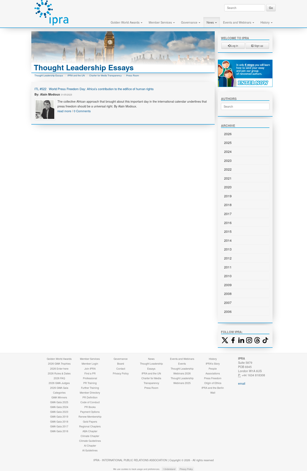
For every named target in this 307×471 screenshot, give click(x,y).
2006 (228, 311)
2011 (228, 267)
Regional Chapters (90, 426)
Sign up (258, 45)
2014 (228, 240)
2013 (228, 249)
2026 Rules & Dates (59, 373)
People (213, 368)
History (265, 22)
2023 (228, 160)
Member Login (90, 363)
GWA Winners (59, 397)
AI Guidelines (90, 450)
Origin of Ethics (212, 383)
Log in (234, 45)
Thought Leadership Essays (48, 75)
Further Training (90, 387)
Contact (120, 368)
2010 (228, 275)
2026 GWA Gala (59, 387)
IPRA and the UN (76, 75)
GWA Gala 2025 (59, 402)
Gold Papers (90, 421)
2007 (228, 302)
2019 (228, 196)
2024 (228, 151)
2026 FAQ (59, 378)
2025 (228, 142)
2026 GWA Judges (59, 383)
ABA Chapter (89, 431)
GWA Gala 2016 (59, 431)
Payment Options (90, 411)
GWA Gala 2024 (59, 407)
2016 (228, 222)
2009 (228, 284)
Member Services (161, 22)
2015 (228, 231)
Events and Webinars (237, 22)
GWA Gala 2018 (59, 421)
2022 (228, 169)
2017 (228, 213)
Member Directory (90, 392)
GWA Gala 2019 (59, 416)
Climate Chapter (90, 436)
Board (120, 363)
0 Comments (82, 111)
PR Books (90, 407)
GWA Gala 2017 (59, 426)
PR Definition (90, 397)
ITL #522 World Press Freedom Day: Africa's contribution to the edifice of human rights (94, 89)
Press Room (132, 75)
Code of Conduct (90, 402)
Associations (213, 373)
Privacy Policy (121, 373)
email (241, 383)
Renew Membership (90, 416)
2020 (228, 187)
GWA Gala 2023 (59, 411)
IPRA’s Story (213, 363)
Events (182, 363)
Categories (59, 392)
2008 (228, 293)
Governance (189, 22)
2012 (228, 258)
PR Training (90, 383)
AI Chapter (90, 445)
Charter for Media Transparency (105, 75)
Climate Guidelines (90, 440)
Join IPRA (90, 368)
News (211, 22)
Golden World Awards (125, 22)
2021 (228, 178)
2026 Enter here (59, 368)
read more (64, 111)
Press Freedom (212, 378)
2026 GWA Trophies (59, 363)
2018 (228, 204)
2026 (228, 133)
